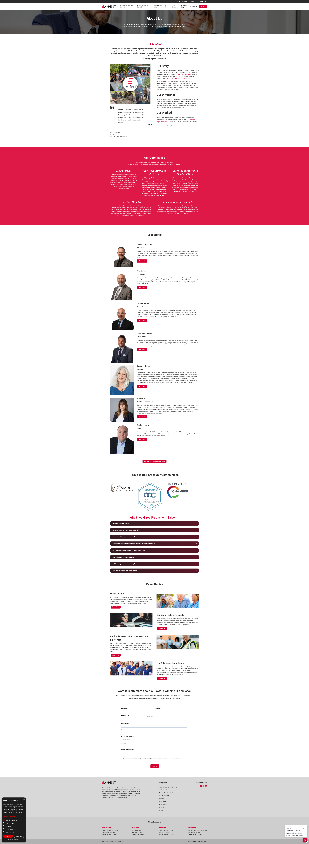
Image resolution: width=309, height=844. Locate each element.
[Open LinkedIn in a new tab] (203, 786)
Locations (192, 6)
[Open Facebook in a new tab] (201, 786)
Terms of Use (202, 841)
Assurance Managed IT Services (126, 6)
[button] (154, 523)
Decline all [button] (19, 836)
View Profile (142, 261)
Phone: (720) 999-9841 (166, 834)
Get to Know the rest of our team (154, 461)
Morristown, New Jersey (184, 74)
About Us (166, 6)
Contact (203, 6)
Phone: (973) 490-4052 (109, 834)
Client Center (202, 1)
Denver (178, 78)
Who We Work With (158, 6)
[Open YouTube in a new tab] (206, 786)
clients (169, 81)
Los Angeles (186, 78)
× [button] (24, 799)
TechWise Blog (184, 6)
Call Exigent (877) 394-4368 (187, 1)
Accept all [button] (8, 836)
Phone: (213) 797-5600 (195, 834)
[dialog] (14, 819)
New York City (172, 78)
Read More (115, 607)
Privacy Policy (192, 841)
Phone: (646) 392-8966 (138, 834)
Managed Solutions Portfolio (143, 6)
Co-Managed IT (163, 790)
